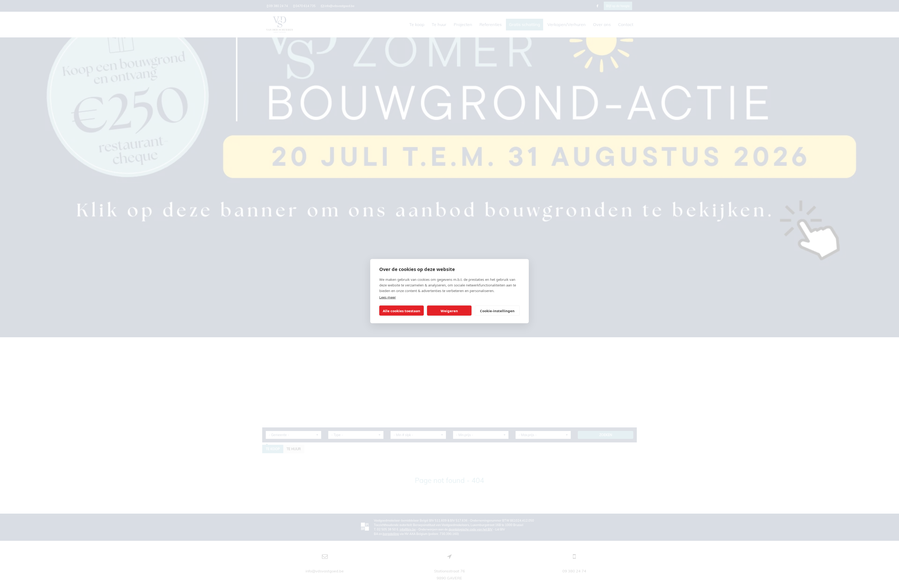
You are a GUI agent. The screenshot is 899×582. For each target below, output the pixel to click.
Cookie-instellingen (497, 310)
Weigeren (449, 310)
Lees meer (387, 297)
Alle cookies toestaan (401, 310)
